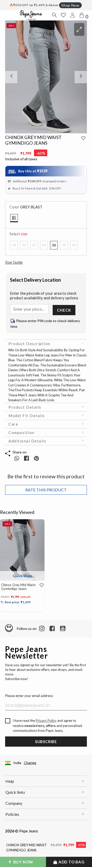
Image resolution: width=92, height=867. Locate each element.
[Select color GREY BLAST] (14, 218)
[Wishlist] (40, 585)
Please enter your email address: (29, 696)
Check (64, 310)
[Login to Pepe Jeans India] (72, 15)
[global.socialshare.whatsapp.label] (16, 458)
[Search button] (54, 15)
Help (9, 781)
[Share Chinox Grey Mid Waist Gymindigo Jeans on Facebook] (27, 458)
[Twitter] (62, 628)
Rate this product (46, 489)
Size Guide (14, 262)
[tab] (46, 343)
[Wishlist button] (63, 15)
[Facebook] (52, 628)
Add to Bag (71, 862)
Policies (12, 814)
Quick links (15, 792)
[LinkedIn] (42, 628)
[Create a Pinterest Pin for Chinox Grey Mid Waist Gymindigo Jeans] (36, 458)
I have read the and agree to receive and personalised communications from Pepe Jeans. (47, 725)
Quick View (22, 576)
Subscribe (46, 741)
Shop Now (70, 5)
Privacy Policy (46, 720)
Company (13, 803)
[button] (11, 76)
